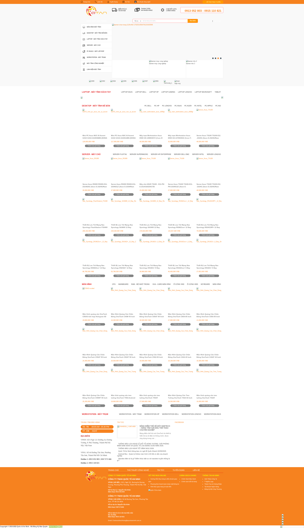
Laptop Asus (126, 92)
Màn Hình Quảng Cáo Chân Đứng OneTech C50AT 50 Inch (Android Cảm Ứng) (123, 357)
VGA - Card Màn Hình (161, 284)
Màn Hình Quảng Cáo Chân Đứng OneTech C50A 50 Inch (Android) (151, 357)
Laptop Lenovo (185, 92)
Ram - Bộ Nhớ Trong (140, 284)
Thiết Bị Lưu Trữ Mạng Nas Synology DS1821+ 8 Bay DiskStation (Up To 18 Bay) (150, 267)
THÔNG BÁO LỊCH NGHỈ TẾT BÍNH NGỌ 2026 (136, 448)
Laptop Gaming (168, 92)
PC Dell (148, 106)
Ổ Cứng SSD (178, 284)
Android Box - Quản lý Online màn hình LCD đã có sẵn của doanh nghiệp (142, 455)
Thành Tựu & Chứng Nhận (213, 484)
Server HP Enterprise (161, 154)
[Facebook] (117, 21)
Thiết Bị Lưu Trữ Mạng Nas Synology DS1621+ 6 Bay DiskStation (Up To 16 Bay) (207, 267)
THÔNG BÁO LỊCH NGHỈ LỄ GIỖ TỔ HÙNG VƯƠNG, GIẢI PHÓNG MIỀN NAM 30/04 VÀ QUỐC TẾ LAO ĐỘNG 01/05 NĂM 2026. (143, 444)
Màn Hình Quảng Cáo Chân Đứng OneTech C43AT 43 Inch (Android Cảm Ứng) (209, 357)
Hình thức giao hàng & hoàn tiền (160, 487)
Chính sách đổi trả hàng (189, 481)
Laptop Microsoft (203, 92)
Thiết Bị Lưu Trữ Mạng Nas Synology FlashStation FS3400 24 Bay (95, 227)
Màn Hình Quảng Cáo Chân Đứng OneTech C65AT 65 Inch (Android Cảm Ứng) (152, 316)
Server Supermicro (139, 154)
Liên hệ (196, 470)
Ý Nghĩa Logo (208, 481)
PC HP (156, 106)
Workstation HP (151, 414)
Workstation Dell (170, 414)
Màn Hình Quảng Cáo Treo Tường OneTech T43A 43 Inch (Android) (180, 397)
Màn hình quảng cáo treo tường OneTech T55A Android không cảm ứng (123, 397)
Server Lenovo (214, 154)
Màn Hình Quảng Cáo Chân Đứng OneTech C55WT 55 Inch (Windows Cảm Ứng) (95, 397)
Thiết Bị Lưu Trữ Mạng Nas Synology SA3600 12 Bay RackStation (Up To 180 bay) (122, 227)
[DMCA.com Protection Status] (56, 526)
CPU (114, 284)
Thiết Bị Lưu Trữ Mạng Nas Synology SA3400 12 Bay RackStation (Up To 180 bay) (151, 227)
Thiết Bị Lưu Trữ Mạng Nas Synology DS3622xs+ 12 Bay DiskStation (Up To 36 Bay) (94, 267)
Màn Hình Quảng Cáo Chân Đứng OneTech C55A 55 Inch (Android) (208, 316)
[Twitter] (121, 21)
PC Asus (178, 106)
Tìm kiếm (193, 21)
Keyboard (205, 284)
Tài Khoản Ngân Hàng (211, 487)
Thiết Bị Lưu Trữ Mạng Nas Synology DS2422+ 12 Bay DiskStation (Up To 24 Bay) (122, 267)
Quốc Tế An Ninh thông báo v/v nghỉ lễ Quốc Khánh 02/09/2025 (142, 451)
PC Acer (188, 106)
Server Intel (198, 154)
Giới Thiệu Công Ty (210, 479)
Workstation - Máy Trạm (130, 414)
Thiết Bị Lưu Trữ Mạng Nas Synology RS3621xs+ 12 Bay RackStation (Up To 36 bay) (179, 227)
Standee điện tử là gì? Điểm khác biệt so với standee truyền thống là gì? (143, 459)
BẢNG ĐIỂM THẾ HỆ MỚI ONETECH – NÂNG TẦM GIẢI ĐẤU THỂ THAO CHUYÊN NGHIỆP (155, 428)
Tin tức (160, 470)
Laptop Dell (140, 92)
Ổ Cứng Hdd (192, 284)
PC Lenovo (167, 106)
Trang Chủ (113, 470)
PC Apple (209, 106)
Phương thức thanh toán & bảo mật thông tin (164, 484)
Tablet (218, 92)
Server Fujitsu (120, 154)
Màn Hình (217, 284)
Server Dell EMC (181, 154)
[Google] (125, 21)
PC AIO (218, 106)
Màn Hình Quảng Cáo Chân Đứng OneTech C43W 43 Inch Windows (123, 316)
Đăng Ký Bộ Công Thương (213, 489)
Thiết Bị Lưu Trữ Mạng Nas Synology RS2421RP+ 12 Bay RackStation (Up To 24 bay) (208, 227)
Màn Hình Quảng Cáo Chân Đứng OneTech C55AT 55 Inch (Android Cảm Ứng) (95, 357)
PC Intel (198, 106)
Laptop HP (154, 92)
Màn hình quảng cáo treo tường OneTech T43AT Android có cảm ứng (207, 397)
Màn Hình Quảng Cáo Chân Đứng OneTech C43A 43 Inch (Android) (179, 357)
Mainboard (123, 284)
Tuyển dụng (179, 470)
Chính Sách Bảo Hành (188, 479)
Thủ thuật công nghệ (138, 470)
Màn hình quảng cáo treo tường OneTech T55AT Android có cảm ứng (150, 397)
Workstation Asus (212, 414)
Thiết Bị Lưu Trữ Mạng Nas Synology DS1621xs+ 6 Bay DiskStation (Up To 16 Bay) (179, 267)
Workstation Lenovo (191, 414)
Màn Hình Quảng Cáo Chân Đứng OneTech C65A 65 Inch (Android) (179, 316)
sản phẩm (216, 21)
